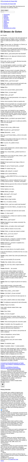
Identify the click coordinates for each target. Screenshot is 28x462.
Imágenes (6, 22)
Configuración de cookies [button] (7, 380)
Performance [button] (4, 426)
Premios (6, 26)
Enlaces (6, 25)
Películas (6, 17)
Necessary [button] (3, 408)
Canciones (6, 20)
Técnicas (6, 18)
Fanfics (5, 24)
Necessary (5, 410)
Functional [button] (3, 418)
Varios (5, 21)
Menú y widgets (4, 10)
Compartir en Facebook (7, 363)
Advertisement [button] (4, 443)
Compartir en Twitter (18, 363)
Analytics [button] (3, 434)
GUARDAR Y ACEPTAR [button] (7, 458)
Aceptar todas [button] (18, 380)
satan (17, 364)
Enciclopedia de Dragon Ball (8, 3)
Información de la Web (9, 28)
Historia (6, 16)
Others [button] (2, 451)
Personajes (7, 14)
